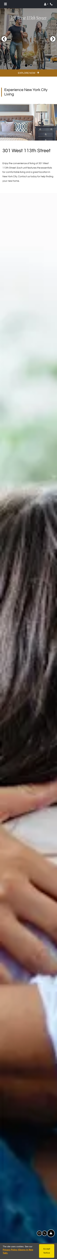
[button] (46, 4)
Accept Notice (46, 1251)
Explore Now (27, 73)
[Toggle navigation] (5, 4)
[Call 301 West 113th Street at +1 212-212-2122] (51, 4)
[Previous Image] (4, 38)
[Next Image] (52, 38)
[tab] (26, 65)
